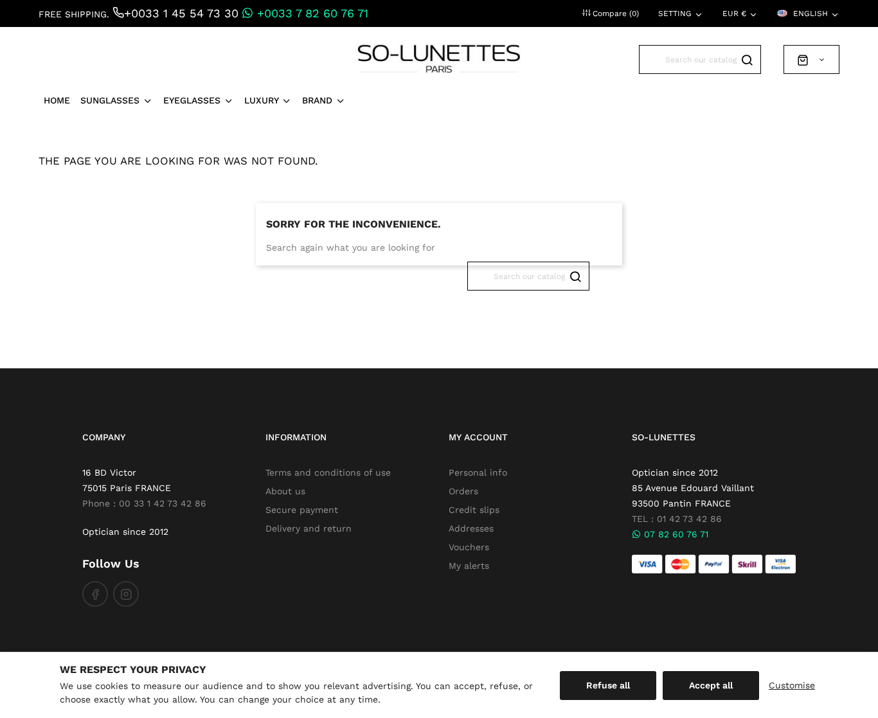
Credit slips (474, 510)
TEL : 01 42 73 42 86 (677, 519)
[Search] (746, 59)
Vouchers (469, 547)
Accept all (711, 685)
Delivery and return (308, 528)
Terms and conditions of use (328, 472)
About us (285, 491)
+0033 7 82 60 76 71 (310, 13)
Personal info (478, 472)
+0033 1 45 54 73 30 (181, 13)
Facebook (95, 594)
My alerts (469, 566)
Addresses (471, 528)
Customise (792, 685)
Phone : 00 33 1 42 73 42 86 (144, 503)
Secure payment (301, 510)
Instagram (126, 594)
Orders (463, 491)
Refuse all (608, 685)
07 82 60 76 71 (674, 534)
